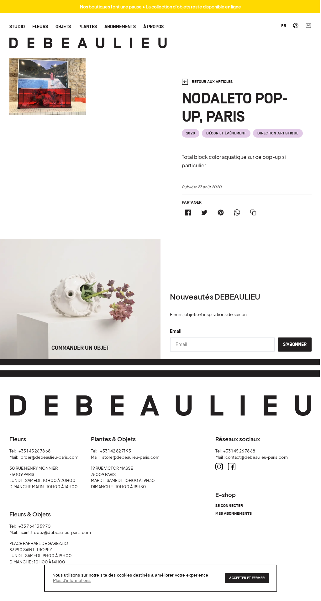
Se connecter (229, 506)
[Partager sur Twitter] (204, 212)
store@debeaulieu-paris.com (131, 457)
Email (176, 331)
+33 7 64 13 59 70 (34, 526)
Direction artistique (277, 133)
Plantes (87, 26)
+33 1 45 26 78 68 (34, 450)
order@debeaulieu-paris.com (49, 457)
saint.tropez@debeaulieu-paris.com (56, 532)
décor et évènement (226, 133)
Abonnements (120, 26)
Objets (63, 26)
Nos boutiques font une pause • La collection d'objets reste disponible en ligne (160, 6)
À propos (153, 26)
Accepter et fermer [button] (247, 578)
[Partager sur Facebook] (188, 212)
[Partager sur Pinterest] (220, 212)
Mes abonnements (233, 514)
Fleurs (40, 26)
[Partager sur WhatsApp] (237, 212)
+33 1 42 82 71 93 (115, 450)
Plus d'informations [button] (72, 580)
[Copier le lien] (253, 212)
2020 (190, 133)
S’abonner (295, 345)
